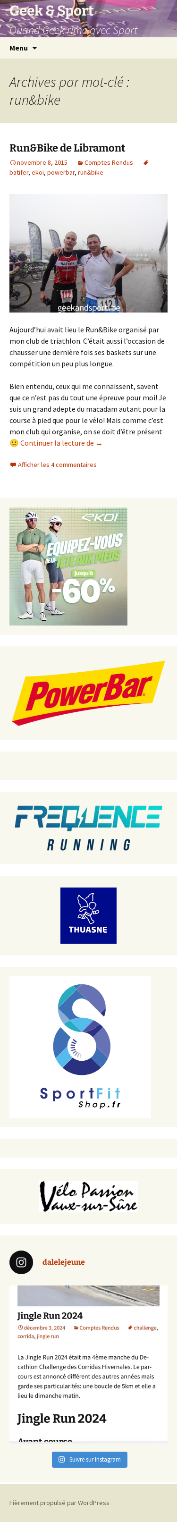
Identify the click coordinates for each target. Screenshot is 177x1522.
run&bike (90, 172)
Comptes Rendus (108, 162)
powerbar (61, 172)
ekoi (38, 172)
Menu (18, 47)
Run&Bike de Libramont (67, 148)
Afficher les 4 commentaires (57, 464)
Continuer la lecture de (61, 443)
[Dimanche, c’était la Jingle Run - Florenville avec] (88, 1364)
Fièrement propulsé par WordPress (59, 1502)
